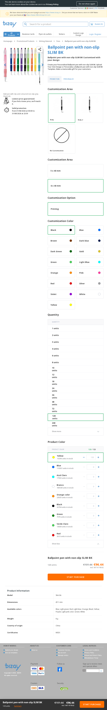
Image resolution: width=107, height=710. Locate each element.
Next (42, 65)
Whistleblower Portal (91, 658)
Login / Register (95, 34)
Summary (17, 706)
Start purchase (76, 577)
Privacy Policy (89, 652)
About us (34, 650)
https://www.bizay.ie (53, 12)
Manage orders (63, 655)
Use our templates (11, 652)
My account (62, 652)
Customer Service (76, 8)
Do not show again (87, 4)
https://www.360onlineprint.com (38, 15)
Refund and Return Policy (93, 655)
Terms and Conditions (91, 650)
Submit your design (11, 650)
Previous (5, 65)
